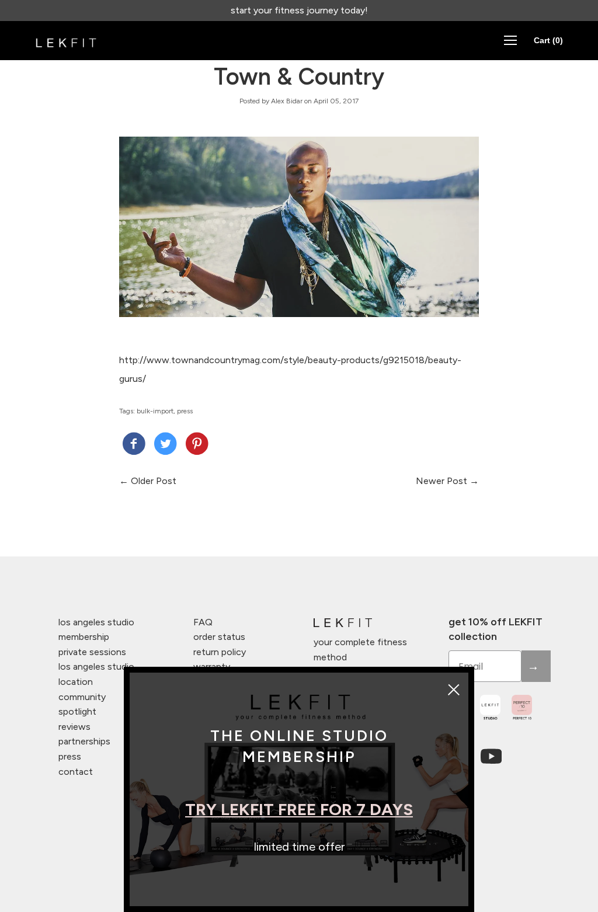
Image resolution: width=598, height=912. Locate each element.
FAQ (203, 622)
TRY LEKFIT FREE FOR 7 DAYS (299, 809)
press (185, 411)
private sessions (92, 651)
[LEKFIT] (133, 445)
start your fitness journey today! (299, 10)
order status (219, 636)
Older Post (153, 480)
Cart (548, 40)
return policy (219, 651)
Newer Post (441, 480)
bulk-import (155, 411)
